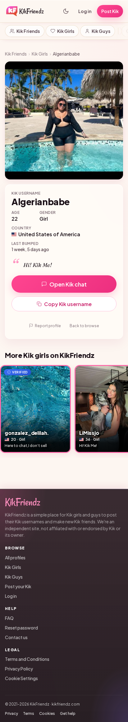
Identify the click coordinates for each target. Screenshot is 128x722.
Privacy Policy (19, 668)
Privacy (11, 713)
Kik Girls (65, 31)
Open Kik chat (68, 284)
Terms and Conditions (27, 659)
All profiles (15, 557)
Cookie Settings (21, 678)
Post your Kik (18, 586)
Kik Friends (28, 31)
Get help (67, 713)
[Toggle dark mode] (66, 11)
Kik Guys (101, 31)
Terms (28, 713)
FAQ (9, 618)
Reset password (21, 627)
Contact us (16, 637)
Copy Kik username (68, 304)
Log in (84, 11)
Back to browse (84, 325)
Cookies (47, 713)
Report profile (48, 325)
